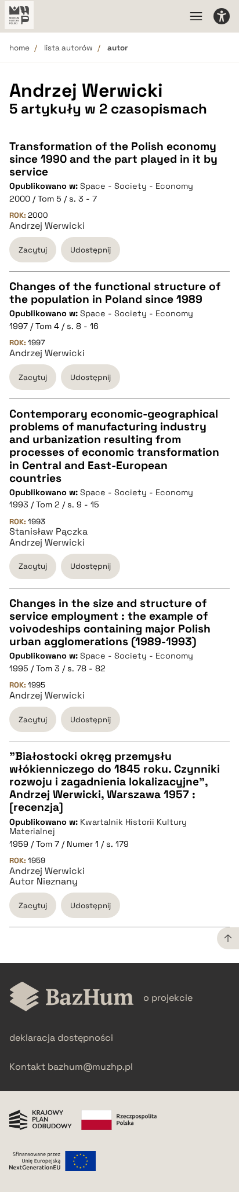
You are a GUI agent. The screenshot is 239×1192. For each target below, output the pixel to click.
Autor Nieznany (43, 881)
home (19, 48)
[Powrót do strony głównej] (71, 997)
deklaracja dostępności (61, 1038)
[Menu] (196, 16)
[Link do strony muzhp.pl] (19, 16)
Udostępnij (90, 250)
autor (117, 48)
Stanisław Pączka (48, 531)
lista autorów (68, 48)
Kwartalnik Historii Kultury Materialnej (98, 827)
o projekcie (168, 998)
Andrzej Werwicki (47, 226)
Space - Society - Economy (136, 186)
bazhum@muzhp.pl (90, 1067)
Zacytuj (33, 250)
